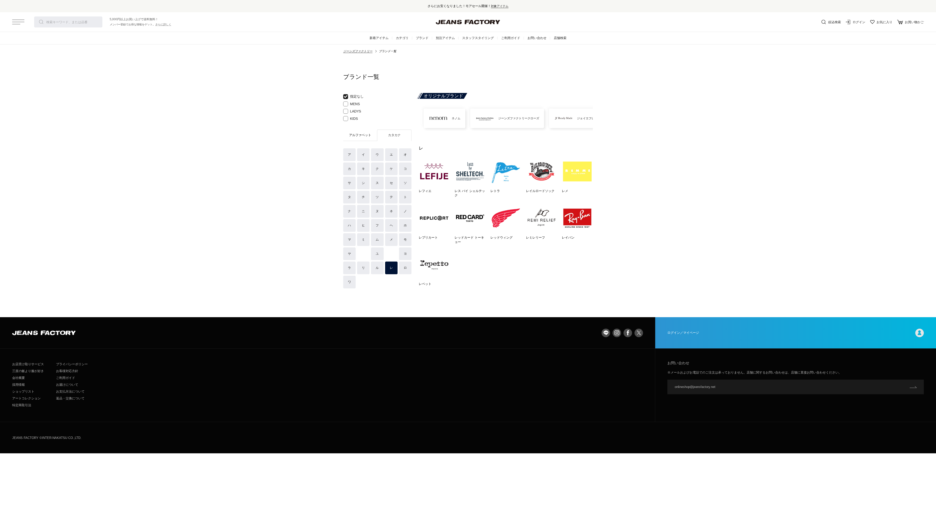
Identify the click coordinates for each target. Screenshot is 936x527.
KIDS (354, 119)
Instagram (617, 333)
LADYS (355, 111)
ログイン (859, 22)
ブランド (422, 38)
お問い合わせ (536, 38)
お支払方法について (70, 391)
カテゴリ (402, 38)
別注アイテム (445, 38)
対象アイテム (499, 6)
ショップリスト (23, 391)
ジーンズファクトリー (357, 51)
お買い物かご (914, 22)
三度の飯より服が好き (28, 371)
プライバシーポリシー (72, 364)
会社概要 (18, 378)
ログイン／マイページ (683, 332)
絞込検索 (834, 22)
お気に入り (884, 22)
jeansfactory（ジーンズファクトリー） (468, 22)
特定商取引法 (21, 405)
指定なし (357, 96)
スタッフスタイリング (478, 38)
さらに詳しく (163, 24)
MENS (355, 104)
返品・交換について (70, 398)
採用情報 (18, 384)
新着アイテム (379, 38)
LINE (606, 333)
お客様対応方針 (67, 371)
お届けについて (67, 384)
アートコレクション (26, 398)
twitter (638, 333)
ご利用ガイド (510, 38)
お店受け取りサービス (28, 364)
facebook (628, 333)
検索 (41, 22)
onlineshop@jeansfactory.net (695, 387)
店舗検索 (560, 38)
